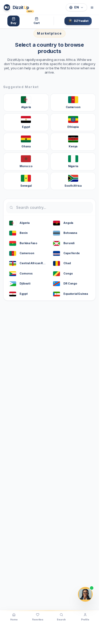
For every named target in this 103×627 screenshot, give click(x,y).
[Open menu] (92, 7)
